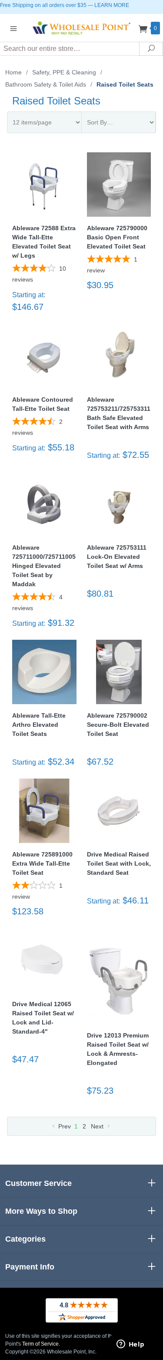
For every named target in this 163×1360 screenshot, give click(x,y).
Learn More (111, 5)
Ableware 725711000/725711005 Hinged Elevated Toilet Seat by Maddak (44, 566)
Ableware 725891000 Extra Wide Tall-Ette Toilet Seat (42, 863)
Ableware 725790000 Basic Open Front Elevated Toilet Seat (117, 237)
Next (98, 1126)
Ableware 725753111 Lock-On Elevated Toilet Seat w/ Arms (116, 556)
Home (13, 72)
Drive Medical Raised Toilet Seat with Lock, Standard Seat (119, 863)
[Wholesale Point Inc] (82, 27)
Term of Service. (41, 1344)
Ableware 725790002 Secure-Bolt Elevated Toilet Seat (118, 724)
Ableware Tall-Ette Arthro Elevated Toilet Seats (39, 724)
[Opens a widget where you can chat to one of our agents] (130, 1345)
